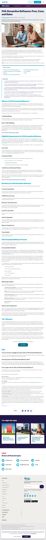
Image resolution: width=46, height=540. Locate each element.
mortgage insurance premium (34, 308)
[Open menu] (43, 2)
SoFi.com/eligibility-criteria (35, 382)
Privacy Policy (33, 533)
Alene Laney (6, 17)
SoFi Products (4, 478)
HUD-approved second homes (11, 162)
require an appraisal (27, 129)
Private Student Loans (5, 487)
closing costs (5, 227)
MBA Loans (4, 505)
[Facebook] (22, 411)
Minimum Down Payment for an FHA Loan (17, 179)
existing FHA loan (22, 103)
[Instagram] (32, 496)
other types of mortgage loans (13, 152)
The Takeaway (27, 71)
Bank (3, 480)
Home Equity (4, 491)
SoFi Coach (4, 507)
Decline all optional (17, 536)
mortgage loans (7, 97)
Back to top (4, 519)
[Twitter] (25, 411)
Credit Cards (4, 498)
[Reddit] (31, 411)
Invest (3, 496)
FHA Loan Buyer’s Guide (13, 132)
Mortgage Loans (4, 489)
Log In (30, 2)
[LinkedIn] (28, 411)
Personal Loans (4, 482)
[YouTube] (35, 496)
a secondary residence (6, 252)
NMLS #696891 (18, 377)
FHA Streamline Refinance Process (31, 69)
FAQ (26, 72)
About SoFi (4, 514)
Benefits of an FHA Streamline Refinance (12, 74)
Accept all (26, 536)
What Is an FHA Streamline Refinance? (11, 69)
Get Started (37, 2)
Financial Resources (5, 510)
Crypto (3, 500)
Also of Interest (5, 512)
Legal (3, 516)
